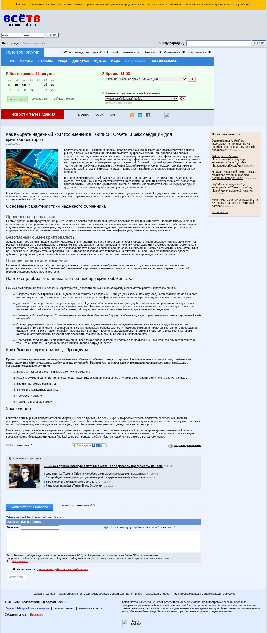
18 (17, 89)
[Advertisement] (163, 26)
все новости (220, 212)
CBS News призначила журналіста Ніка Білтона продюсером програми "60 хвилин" (103, 466)
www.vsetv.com (163, 608)
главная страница (43, 593)
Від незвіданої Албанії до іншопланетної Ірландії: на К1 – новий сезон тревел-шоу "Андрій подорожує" (233, 145)
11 (16, 79)
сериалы (104, 593)
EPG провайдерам (75, 52)
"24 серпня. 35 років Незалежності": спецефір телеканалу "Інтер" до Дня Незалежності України (229, 161)
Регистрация (11, 43)
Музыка (100, 61)
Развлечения (135, 61)
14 (38, 79)
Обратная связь (15, 614)
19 (24, 89)
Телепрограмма (22, 52)
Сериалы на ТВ (199, 52)
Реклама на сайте (90, 608)
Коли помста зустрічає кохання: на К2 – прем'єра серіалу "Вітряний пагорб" (235, 202)
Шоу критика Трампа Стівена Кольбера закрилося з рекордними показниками (97, 473)
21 (38, 89)
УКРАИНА (83, 114)
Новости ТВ (152, 52)
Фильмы (26, 61)
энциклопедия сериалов (219, 593)
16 (52, 79)
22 (45, 89)
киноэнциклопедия (190, 593)
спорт (115, 593)
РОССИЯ (99, 114)
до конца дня (40, 98)
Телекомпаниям (64, 608)
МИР (113, 114)
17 (9, 89)
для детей (127, 593)
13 (31, 79)
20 (31, 89)
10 (9, 79)
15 (45, 79)
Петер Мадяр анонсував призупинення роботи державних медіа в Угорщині (95, 477)
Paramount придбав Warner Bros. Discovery (74, 485)
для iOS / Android (105, 52)
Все (12, 61)
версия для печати (187, 445)
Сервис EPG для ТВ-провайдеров (27, 608)
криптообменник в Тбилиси (174, 430)
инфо (138, 593)
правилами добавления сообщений (62, 569)
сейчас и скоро (64, 98)
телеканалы (152, 593)
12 (24, 79)
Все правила (20, 561)
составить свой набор (118, 102)
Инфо (115, 61)
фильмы (91, 593)
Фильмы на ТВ (174, 52)
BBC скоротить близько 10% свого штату (73, 481)
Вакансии (36, 614)
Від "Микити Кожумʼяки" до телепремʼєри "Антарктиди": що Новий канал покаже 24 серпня (232, 187)
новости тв (169, 593)
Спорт (62, 61)
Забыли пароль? (34, 43)
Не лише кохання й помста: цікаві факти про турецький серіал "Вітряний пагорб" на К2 (234, 175)
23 (52, 89)
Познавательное (164, 61)
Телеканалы (131, 52)
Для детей (80, 61)
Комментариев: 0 (20, 445)
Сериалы (45, 61)
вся (82, 593)
